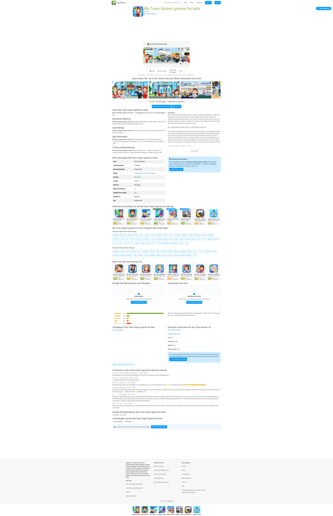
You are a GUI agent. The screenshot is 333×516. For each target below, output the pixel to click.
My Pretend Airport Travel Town (132, 219)
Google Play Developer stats (161, 470)
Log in (217, 2)
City (154, 243)
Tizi (201, 251)
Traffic (214, 251)
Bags (141, 235)
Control (152, 251)
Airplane (210, 239)
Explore (143, 243)
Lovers (122, 239)
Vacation (115, 239)
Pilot (120, 243)
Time (194, 255)
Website (170, 338)
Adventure (116, 255)
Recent (164, 255)
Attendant (159, 235)
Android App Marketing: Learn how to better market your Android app (193, 491)
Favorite (204, 235)
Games (193, 239)
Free (187, 243)
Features (152, 255)
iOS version (177, 106)
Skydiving (197, 235)
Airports (170, 255)
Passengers (174, 243)
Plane (127, 251)
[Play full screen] (186, 63)
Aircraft (189, 251)
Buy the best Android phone (161, 482)
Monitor (139, 239)
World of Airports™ (186, 219)
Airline (181, 243)
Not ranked (137, 177)
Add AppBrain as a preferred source (124, 364)
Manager (176, 251)
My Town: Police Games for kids (132, 274)
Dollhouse (210, 235)
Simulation (145, 251)
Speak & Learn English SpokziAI (134, 488)
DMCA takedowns (186, 478)
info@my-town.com (174, 334)
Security (216, 239)
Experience (166, 243)
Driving (182, 255)
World (122, 251)
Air (195, 251)
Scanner (130, 235)
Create (153, 235)
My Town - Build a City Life (173, 274)
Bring (132, 239)
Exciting (123, 255)
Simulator (115, 251)
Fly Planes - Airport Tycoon (200, 219)
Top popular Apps (158, 478)
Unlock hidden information (139, 302)
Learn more (194, 166)
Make (191, 235)
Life (171, 235)
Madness (184, 235)
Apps (185, 2)
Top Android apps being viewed (134, 484)
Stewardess (123, 235)
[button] (194, 342)
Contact (184, 466)
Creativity (158, 239)
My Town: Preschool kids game (186, 274)
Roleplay (115, 235)
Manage (129, 255)
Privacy (184, 470)
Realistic (169, 251)
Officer (136, 235)
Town (204, 239)
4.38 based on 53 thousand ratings (144, 173)
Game (126, 243)
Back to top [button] (328, 500)
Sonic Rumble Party (131, 496)
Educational (207, 251)
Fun (115, 243)
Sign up (208, 2)
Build (140, 255)
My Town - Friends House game (200, 274)
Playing (165, 239)
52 (135, 189)
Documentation (186, 474)
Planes (163, 251)
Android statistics (158, 466)
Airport (187, 239)
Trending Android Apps (160, 474)
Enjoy (137, 243)
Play (132, 243)
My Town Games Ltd (132, 262)
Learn (146, 255)
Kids (199, 239)
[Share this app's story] (180, 63)
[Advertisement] (164, 29)
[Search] (179, 2)
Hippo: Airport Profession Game (159, 219)
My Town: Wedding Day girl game (159, 274)
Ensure (166, 235)
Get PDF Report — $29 (176, 169)
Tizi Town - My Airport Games (146, 219)
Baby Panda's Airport (173, 219)
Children (158, 255)
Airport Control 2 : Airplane (213, 219)
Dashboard (199, 2)
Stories (147, 235)
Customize (145, 239)
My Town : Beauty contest (146, 274)
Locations (177, 235)
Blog (183, 486)
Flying (133, 251)
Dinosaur (188, 255)
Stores (170, 239)
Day (152, 239)
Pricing (191, 2)
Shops (181, 239)
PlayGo (128, 492)
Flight (148, 243)
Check (159, 243)
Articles (184, 482)
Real (158, 251)
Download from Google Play (162, 106)
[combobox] (171, 2)
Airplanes (182, 251)
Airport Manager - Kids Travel (119, 219)
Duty (176, 239)
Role (135, 255)
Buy (127, 239)
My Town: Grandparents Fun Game (213, 274)
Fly (139, 251)
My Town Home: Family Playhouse (119, 274)
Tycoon (177, 255)
